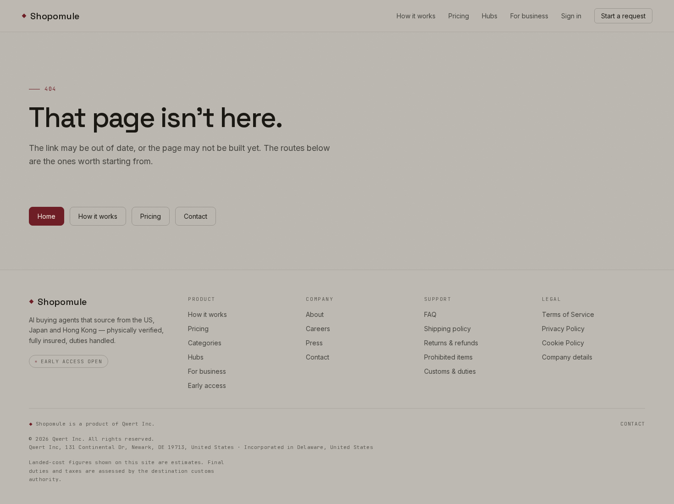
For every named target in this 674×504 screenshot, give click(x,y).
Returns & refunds (451, 343)
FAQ (430, 314)
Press (314, 343)
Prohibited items (448, 357)
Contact (195, 216)
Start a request (623, 16)
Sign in (571, 16)
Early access (207, 385)
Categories (204, 343)
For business (529, 16)
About (315, 314)
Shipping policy (447, 328)
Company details (567, 357)
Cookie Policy (563, 343)
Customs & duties (450, 371)
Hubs (489, 16)
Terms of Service (568, 314)
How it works (416, 16)
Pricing (458, 16)
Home (46, 216)
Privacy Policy (563, 328)
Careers (318, 328)
